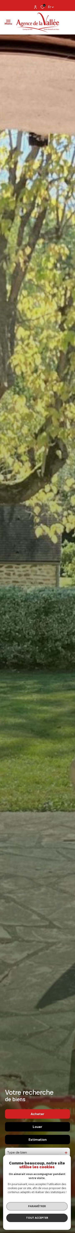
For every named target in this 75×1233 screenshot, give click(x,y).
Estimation (38, 1139)
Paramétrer (37, 1206)
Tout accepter (37, 1218)
